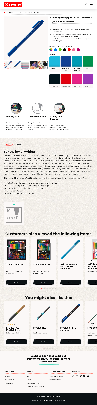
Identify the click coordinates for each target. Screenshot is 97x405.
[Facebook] (77, 376)
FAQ (28, 376)
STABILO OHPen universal (68, 329)
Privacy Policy (47, 400)
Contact (29, 380)
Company (7, 376)
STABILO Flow (40, 328)
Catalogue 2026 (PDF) (33, 383)
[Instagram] (73, 376)
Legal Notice (36, 400)
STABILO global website (56, 376)
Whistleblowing (8, 383)
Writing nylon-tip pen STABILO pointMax (68, 266)
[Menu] (91, 4)
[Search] (86, 4)
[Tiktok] (81, 376)
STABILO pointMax (15, 264)
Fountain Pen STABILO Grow (13, 329)
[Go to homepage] (13, 4)
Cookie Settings (59, 400)
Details (16, 282)
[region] (26, 42)
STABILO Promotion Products (35, 386)
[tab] (10, 144)
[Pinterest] (88, 376)
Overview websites (55, 380)
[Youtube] (84, 376)
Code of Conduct (9, 380)
